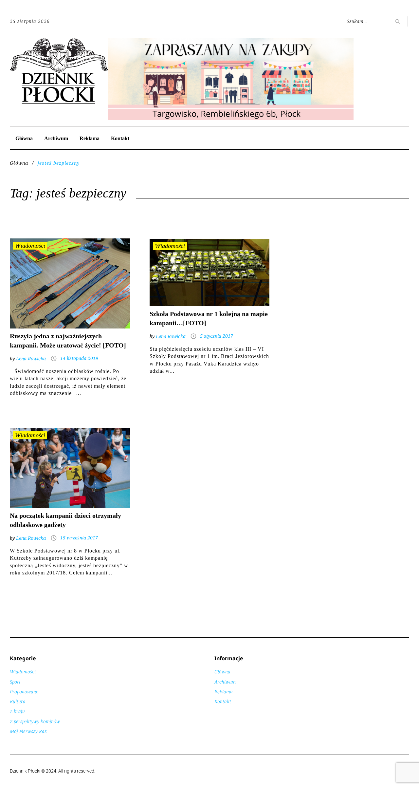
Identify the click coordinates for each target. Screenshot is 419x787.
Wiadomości (30, 245)
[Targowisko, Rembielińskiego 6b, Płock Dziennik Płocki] (231, 41)
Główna (24, 138)
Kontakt (120, 138)
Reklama (90, 138)
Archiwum (56, 138)
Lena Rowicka (31, 358)
